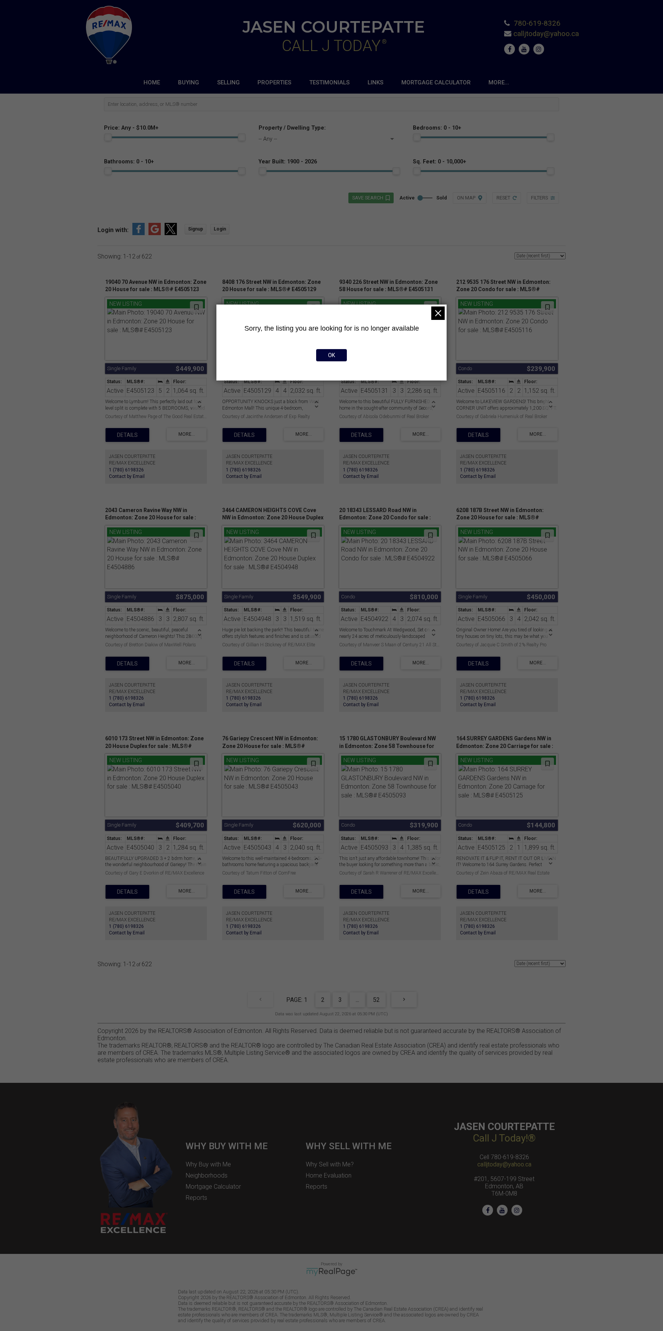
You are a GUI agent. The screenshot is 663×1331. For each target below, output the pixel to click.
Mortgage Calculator (436, 82)
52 (376, 999)
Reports (196, 1197)
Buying (188, 82)
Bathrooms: (129, 161)
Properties (274, 82)
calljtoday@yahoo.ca (546, 34)
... (357, 999)
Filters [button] (539, 198)
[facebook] (511, 49)
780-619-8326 (537, 23)
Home (151, 82)
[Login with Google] (154, 233)
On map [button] (466, 198)
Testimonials (329, 82)
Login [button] (220, 229)
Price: (131, 128)
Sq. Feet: (439, 161)
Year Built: (288, 161)
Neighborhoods (207, 1175)
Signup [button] (195, 229)
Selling (228, 82)
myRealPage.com (332, 1272)
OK (331, 355)
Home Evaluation (328, 1175)
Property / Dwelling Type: (292, 128)
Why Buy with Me (208, 1164)
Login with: (113, 230)
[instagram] (540, 49)
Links (375, 82)
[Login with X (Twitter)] (171, 233)
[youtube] (526, 49)
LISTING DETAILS (127, 435)
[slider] (108, 137)
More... (498, 82)
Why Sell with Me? (330, 1164)
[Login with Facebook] (138, 233)
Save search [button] (367, 198)
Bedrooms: (437, 128)
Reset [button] (503, 198)
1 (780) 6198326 (126, 470)
